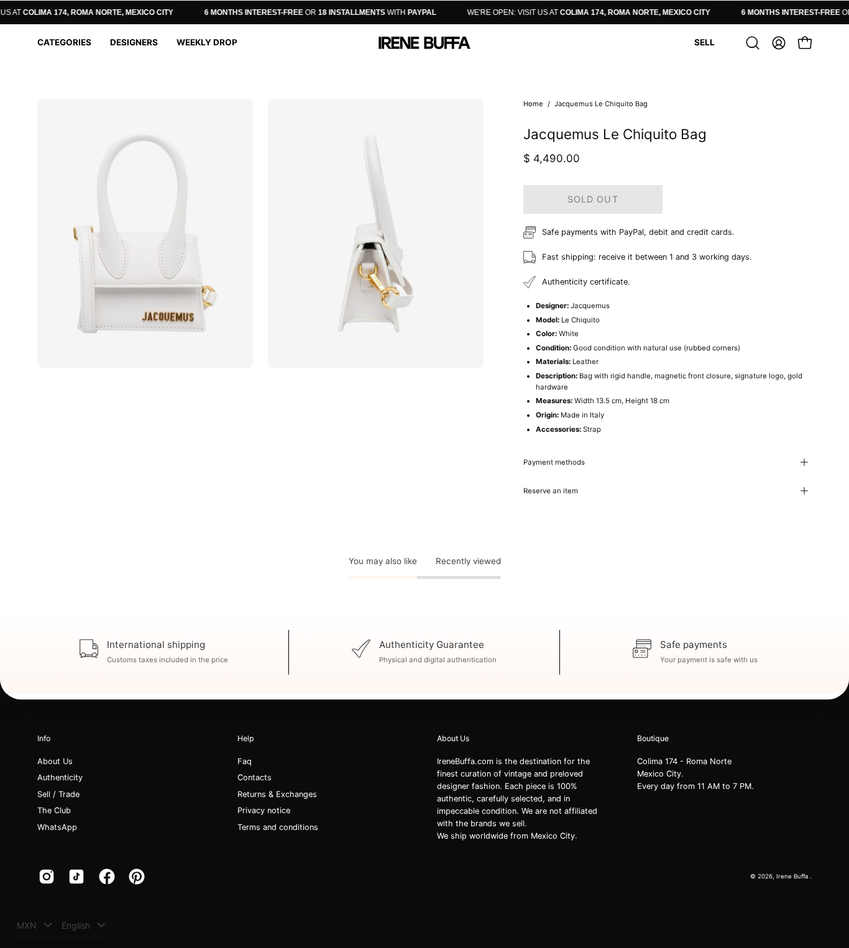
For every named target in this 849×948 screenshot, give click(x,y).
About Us (55, 761)
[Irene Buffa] (424, 43)
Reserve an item (550, 490)
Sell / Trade (58, 794)
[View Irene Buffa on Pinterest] (134, 876)
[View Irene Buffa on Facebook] (104, 876)
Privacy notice (263, 811)
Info (43, 738)
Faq (244, 761)
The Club (54, 811)
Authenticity (60, 778)
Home (533, 103)
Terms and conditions (277, 827)
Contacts (254, 778)
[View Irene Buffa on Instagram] (44, 876)
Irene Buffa (793, 876)
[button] (64, 43)
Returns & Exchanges (277, 794)
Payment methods (554, 462)
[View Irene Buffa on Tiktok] (74, 876)
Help (245, 738)
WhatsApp (57, 827)
